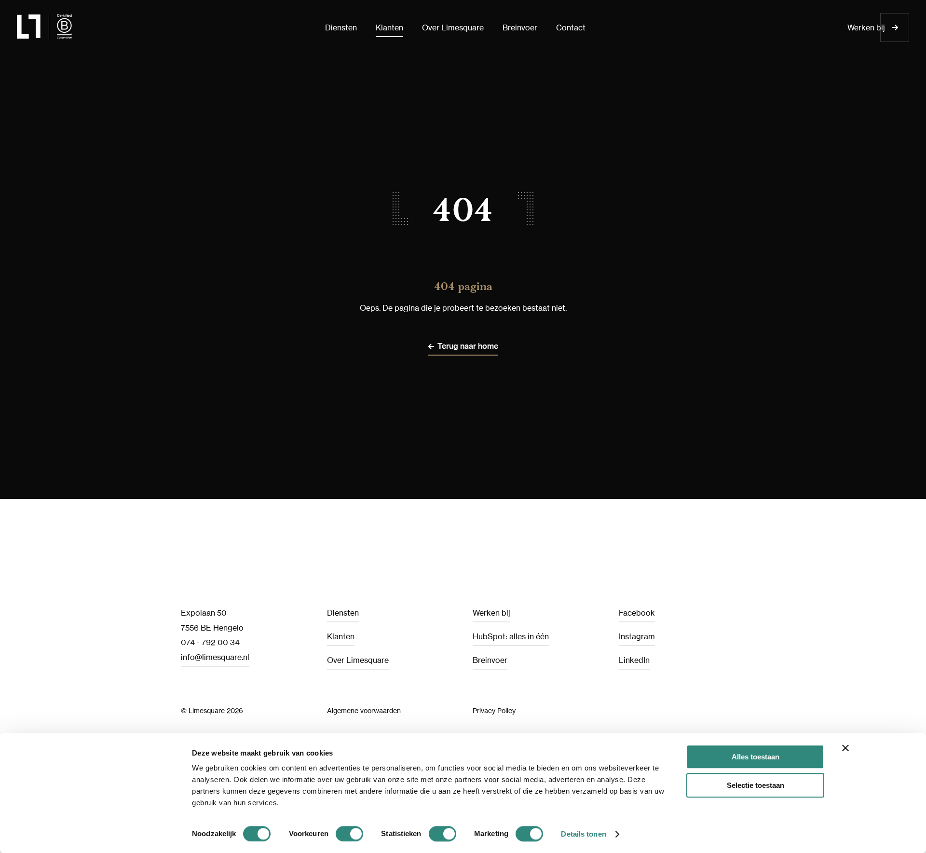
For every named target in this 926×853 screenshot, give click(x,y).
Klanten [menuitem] (389, 27)
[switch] (349, 833)
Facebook (637, 613)
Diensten (343, 613)
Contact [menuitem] (571, 27)
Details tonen (583, 834)
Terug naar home (467, 346)
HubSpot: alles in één (511, 636)
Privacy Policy (494, 710)
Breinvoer (490, 660)
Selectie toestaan (755, 785)
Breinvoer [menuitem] (520, 27)
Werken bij (866, 27)
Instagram (637, 636)
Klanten (340, 636)
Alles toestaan (755, 757)
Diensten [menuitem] (341, 27)
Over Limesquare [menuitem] (453, 27)
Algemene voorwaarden (364, 710)
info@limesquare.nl (215, 657)
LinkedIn (634, 660)
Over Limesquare (358, 660)
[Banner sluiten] (845, 747)
